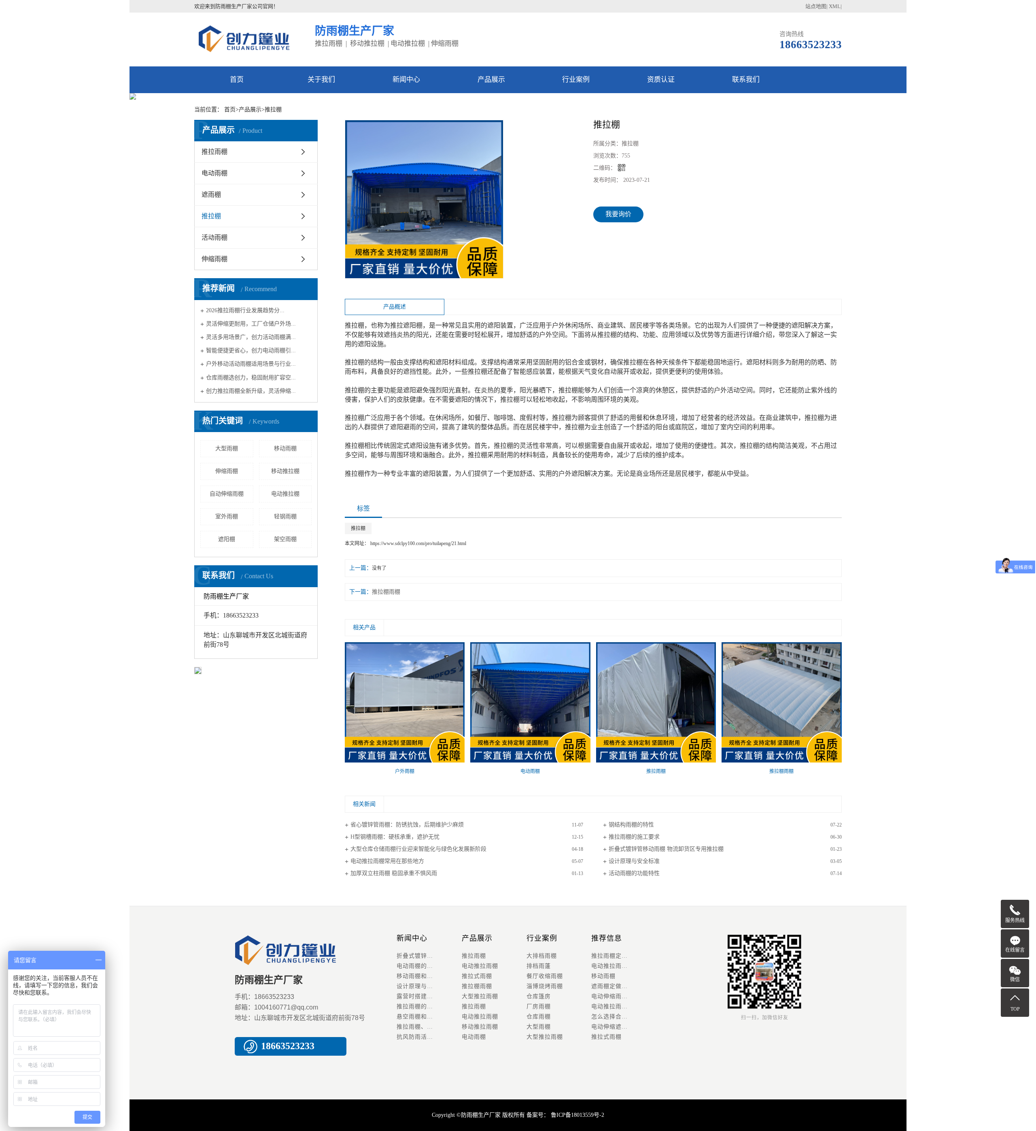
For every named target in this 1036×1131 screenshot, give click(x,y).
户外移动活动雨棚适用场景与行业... (251, 364)
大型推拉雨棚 (480, 996)
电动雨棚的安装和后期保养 (429, 966)
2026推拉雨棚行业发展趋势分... (245, 310)
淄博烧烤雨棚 (544, 986)
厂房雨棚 (538, 1006)
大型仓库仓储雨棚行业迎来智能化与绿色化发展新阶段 (418, 849)
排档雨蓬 (538, 966)
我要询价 (618, 214)
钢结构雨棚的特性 (631, 825)
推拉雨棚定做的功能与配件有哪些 (623, 956)
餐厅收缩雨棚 (544, 976)
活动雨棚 (214, 237)
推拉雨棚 (214, 151)
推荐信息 (606, 938)
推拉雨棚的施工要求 (634, 837)
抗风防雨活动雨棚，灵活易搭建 (429, 1037)
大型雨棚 (226, 448)
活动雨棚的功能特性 (634, 873)
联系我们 (746, 79)
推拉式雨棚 (477, 976)
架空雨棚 (285, 539)
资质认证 (661, 79)
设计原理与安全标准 (634, 861)
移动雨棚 (285, 448)
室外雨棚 (226, 516)
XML (835, 6)
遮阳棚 (226, 539)
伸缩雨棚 (214, 259)
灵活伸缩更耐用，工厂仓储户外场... (251, 324)
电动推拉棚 (285, 494)
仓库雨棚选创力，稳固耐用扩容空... (251, 377)
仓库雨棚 (538, 1017)
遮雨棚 (211, 194)
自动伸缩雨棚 (227, 494)
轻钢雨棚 (285, 516)
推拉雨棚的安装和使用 (427, 1006)
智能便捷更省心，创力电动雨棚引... (251, 350)
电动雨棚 (214, 173)
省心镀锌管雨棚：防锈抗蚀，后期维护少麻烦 (407, 825)
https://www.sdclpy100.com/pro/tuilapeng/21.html (418, 543)
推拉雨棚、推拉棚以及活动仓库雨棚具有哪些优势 (429, 1027)
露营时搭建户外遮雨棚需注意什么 (429, 996)
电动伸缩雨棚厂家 (615, 996)
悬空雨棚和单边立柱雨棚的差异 (429, 1017)
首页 (237, 79)
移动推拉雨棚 (480, 1027)
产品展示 (491, 79)
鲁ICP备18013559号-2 (576, 1115)
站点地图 (815, 6)
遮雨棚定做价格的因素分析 (623, 986)
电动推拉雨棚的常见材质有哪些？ (623, 966)
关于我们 (321, 79)
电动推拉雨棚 (480, 966)
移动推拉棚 (285, 471)
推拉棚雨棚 (386, 592)
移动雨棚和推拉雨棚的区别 (429, 976)
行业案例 (576, 79)
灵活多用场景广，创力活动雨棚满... (251, 337)
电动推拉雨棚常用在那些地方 (387, 861)
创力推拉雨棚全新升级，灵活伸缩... (251, 391)
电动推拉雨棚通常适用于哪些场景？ (623, 1006)
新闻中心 (406, 79)
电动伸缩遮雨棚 (612, 1027)
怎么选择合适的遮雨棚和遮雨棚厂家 (623, 1017)
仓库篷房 (538, 996)
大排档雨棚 (541, 956)
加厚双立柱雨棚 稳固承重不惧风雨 (393, 873)
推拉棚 (211, 216)
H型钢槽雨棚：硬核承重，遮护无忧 (394, 837)
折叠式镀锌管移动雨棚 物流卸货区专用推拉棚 (666, 849)
